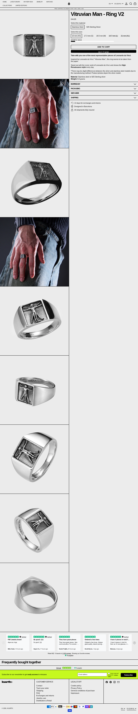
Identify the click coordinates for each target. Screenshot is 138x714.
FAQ (38, 693)
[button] (130, 3)
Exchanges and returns (45, 696)
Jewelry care (41, 698)
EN (110, 4)
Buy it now (103, 52)
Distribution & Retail (44, 701)
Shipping (39, 691)
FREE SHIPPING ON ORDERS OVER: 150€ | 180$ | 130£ (69, 8)
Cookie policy (76, 686)
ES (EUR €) (118, 4)
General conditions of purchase (83, 691)
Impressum (75, 693)
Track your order (42, 688)
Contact (39, 686)
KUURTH (10, 708)
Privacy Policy (76, 688)
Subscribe (128, 675)
